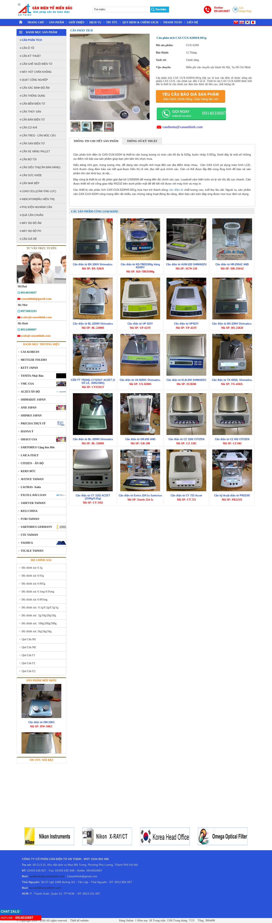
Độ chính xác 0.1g (32, 567)
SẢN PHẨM (56, 22)
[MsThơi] (18, 293)
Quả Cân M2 (29, 647)
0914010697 (222, 11)
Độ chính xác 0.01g (33, 575)
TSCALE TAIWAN (32, 550)
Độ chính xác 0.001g (33, 583)
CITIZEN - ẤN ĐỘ (32, 463)
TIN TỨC (112, 22)
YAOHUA (27, 542)
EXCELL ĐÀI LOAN (33, 495)
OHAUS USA (29, 439)
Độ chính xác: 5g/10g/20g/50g (39, 615)
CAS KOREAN (30, 351)
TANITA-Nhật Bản (32, 375)
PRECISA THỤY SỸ (33, 423)
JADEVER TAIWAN (33, 503)
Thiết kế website (79, 920)
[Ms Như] (18, 311)
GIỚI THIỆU (77, 22)
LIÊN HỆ (192, 22)
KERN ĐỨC (28, 471)
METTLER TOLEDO (34, 359)
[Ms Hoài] (18, 330)
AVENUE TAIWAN (32, 479)
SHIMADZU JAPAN (33, 399)
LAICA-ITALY (30, 455)
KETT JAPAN (29, 367)
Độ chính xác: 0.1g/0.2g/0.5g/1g (40, 607)
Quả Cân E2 (28, 671)
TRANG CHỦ (35, 22)
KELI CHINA (29, 511)
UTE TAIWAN (29, 534)
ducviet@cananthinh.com (45, 887)
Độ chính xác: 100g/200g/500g (39, 623)
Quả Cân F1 (28, 655)
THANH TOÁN (172, 22)
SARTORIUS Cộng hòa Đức (38, 447)
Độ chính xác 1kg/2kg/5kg (37, 631)
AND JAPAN (28, 407)
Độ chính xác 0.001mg (34, 599)
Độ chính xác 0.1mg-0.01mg (38, 591)
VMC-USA (27, 383)
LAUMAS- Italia (31, 487)
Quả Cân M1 (29, 639)
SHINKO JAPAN (31, 415)
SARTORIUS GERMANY (36, 526)
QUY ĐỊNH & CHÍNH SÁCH (140, 22)
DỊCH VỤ (95, 22)
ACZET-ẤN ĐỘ (30, 391)
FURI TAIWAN (30, 518)
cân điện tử (176, 189)
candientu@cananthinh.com (182, 127)
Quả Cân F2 (28, 663)
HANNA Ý (27, 431)
